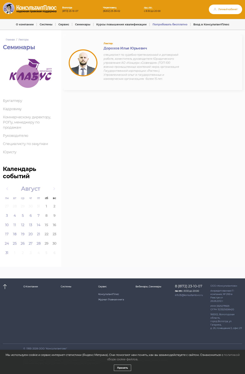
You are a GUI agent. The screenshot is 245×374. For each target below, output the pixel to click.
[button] (7, 189)
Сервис (102, 286)
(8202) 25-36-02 (111, 11)
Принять (122, 367)
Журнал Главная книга (111, 299)
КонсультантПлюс (108, 294)
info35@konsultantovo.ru (189, 295)
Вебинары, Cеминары (148, 286)
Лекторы (23, 39)
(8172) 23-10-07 (70, 11)
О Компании (30, 286)
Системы (66, 286)
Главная (10, 39)
